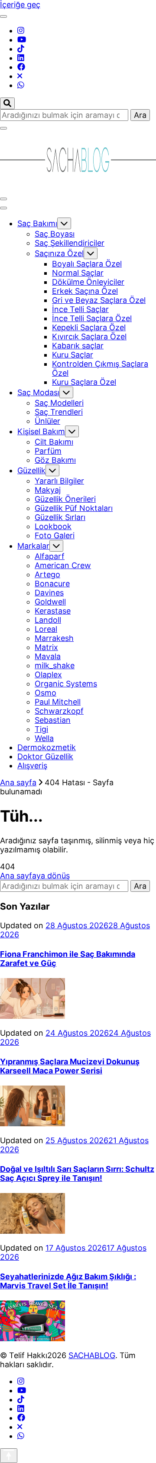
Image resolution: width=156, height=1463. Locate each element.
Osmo (45, 692)
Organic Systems (66, 683)
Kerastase (53, 610)
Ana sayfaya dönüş (35, 875)
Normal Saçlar (78, 272)
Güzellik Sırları (60, 517)
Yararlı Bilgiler (59, 480)
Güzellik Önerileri (65, 499)
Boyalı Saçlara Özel (87, 263)
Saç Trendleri (59, 411)
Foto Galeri (55, 535)
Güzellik (31, 470)
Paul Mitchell (58, 701)
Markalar (33, 545)
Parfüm (48, 450)
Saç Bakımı (37, 223)
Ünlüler (47, 421)
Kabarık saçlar (78, 345)
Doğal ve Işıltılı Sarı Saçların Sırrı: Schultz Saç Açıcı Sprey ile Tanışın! (77, 1173)
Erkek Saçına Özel (85, 291)
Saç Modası (38, 392)
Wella (44, 738)
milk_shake (55, 665)
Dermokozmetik (46, 747)
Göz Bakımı (55, 460)
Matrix (46, 647)
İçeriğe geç (20, 4)
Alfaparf (50, 556)
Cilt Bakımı (54, 441)
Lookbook (53, 526)
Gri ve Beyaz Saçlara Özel (99, 300)
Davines (49, 592)
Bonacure (52, 583)
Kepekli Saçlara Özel (89, 327)
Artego (47, 574)
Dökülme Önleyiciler (88, 281)
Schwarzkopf (59, 710)
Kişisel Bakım (41, 431)
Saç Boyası (55, 233)
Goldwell (50, 601)
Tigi (41, 729)
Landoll (48, 619)
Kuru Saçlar (72, 354)
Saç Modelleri (59, 402)
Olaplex (48, 674)
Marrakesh (54, 638)
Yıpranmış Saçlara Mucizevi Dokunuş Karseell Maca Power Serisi (70, 1066)
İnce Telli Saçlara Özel (92, 318)
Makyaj (48, 489)
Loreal (46, 629)
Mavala (48, 656)
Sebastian (53, 720)
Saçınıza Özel (59, 253)
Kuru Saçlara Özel (84, 382)
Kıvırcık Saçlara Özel (89, 336)
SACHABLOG (91, 1355)
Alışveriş (32, 765)
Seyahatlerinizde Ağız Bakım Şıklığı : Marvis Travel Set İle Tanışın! (68, 1281)
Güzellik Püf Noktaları (74, 508)
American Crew (63, 565)
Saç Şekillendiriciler (69, 242)
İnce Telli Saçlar (80, 309)
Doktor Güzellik (45, 756)
